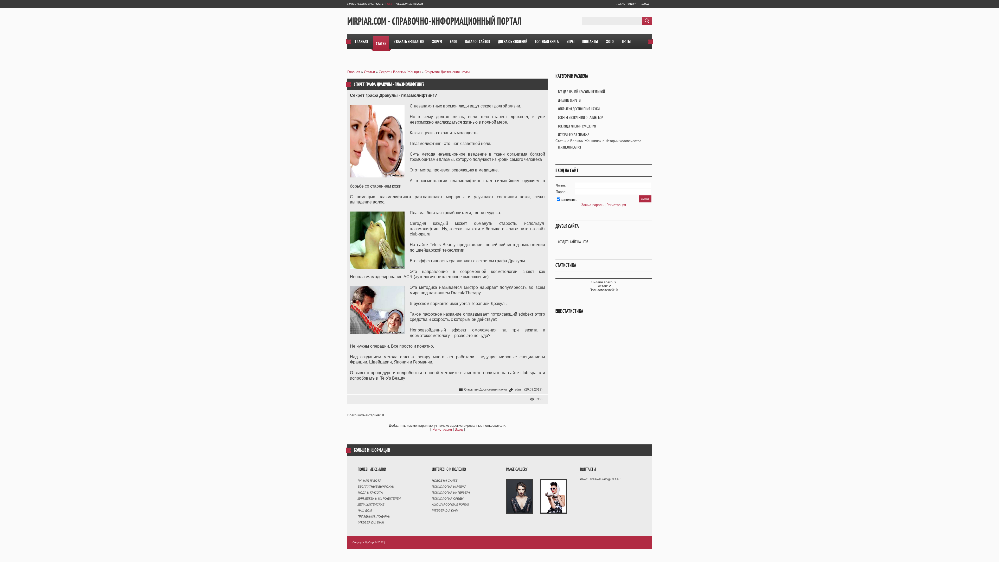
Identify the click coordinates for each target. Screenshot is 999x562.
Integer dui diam (371, 522)
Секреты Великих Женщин (400, 72)
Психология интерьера (451, 492)
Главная (353, 72)
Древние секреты (569, 100)
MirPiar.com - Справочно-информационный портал (434, 21)
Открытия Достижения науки (447, 72)
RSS (390, 3)
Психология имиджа (449, 486)
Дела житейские (371, 504)
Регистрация (626, 3)
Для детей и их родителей (379, 498)
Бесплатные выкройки (376, 486)
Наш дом (365, 510)
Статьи (369, 72)
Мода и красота (370, 492)
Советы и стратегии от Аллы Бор (580, 117)
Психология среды (448, 498)
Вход (645, 3)
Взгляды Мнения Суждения (577, 126)
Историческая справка (573, 134)
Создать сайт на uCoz (573, 241)
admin (519, 389)
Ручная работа (369, 480)
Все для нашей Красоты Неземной (581, 91)
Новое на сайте (444, 480)
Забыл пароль (592, 205)
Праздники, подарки (374, 516)
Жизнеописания (569, 147)
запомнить (569, 200)
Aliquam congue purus (450, 504)
